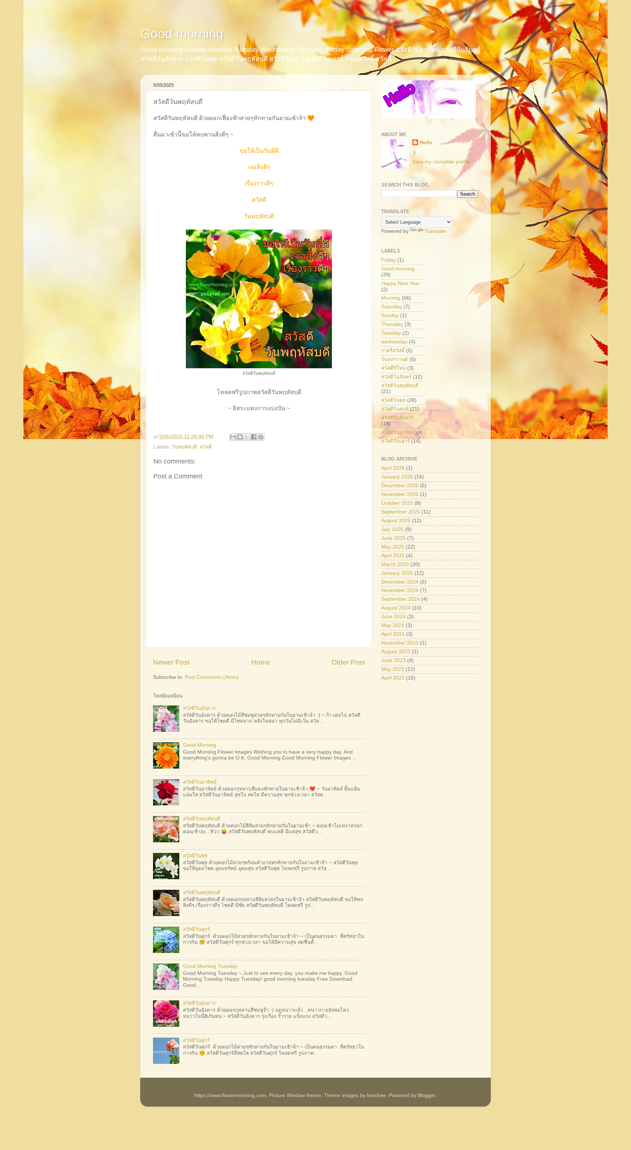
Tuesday (391, 333)
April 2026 (393, 468)
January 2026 (397, 477)
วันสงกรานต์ (394, 359)
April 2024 (393, 634)
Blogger (426, 1095)
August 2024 (395, 608)
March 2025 (395, 564)
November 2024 (399, 590)
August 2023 (395, 651)
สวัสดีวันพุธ (195, 855)
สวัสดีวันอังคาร (199, 708)
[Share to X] (247, 437)
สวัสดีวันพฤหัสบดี (201, 819)
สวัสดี (206, 447)
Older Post (348, 662)
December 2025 (399, 485)
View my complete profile (441, 162)
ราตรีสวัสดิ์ (393, 350)
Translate (435, 231)
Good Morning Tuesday (210, 966)
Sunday (390, 315)
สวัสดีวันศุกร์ (196, 929)
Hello (426, 142)
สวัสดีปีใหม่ (393, 368)
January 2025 (397, 573)
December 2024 (399, 582)
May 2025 (392, 547)
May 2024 (392, 625)
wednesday (394, 342)
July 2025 (392, 529)
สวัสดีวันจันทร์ (396, 377)
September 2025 (400, 512)
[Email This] (233, 437)
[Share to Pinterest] (260, 437)
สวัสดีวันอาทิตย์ (200, 782)
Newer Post (171, 662)
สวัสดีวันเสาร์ (395, 441)
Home (260, 662)
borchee (376, 1095)
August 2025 (395, 520)
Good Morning (199, 745)
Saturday (391, 306)
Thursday (392, 324)
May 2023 (392, 669)
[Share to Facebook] (253, 437)
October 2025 (397, 503)
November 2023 (399, 643)
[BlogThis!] (240, 437)
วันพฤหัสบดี (184, 447)
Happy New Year (400, 283)
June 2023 (393, 660)
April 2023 (393, 678)
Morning (390, 298)
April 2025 (393, 555)
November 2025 (399, 494)
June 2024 (393, 616)
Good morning (181, 33)
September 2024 (400, 599)
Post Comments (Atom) (212, 677)
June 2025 (393, 538)
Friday (388, 260)
